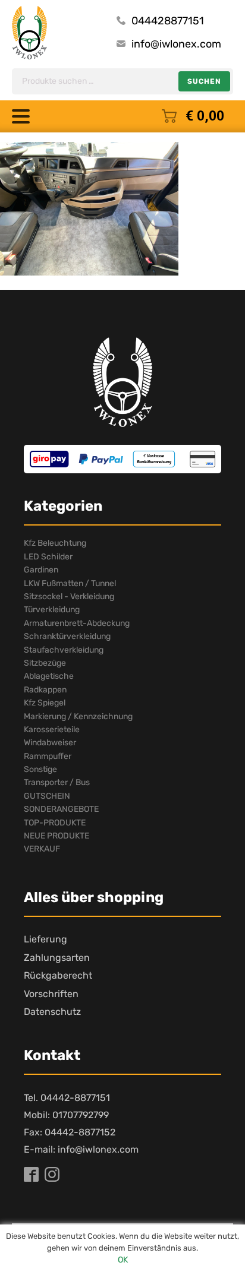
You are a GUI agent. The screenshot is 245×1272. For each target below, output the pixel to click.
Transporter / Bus (57, 782)
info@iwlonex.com (176, 43)
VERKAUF (42, 849)
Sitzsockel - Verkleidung (69, 596)
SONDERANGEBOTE (61, 809)
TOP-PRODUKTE (55, 823)
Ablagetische (49, 676)
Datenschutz (52, 1011)
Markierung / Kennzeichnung (78, 716)
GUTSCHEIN (47, 796)
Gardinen (41, 570)
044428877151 (167, 20)
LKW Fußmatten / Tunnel (70, 583)
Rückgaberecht (58, 975)
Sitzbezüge (45, 663)
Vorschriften (51, 993)
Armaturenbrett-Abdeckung (77, 623)
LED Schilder (48, 557)
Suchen (204, 81)
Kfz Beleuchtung (55, 543)
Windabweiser (50, 743)
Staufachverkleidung (63, 650)
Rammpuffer (47, 756)
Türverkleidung (52, 610)
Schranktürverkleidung (67, 636)
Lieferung (45, 939)
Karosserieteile (52, 729)
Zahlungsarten (57, 957)
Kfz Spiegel (44, 703)
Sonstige (40, 769)
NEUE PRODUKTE (56, 836)
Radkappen (45, 690)
